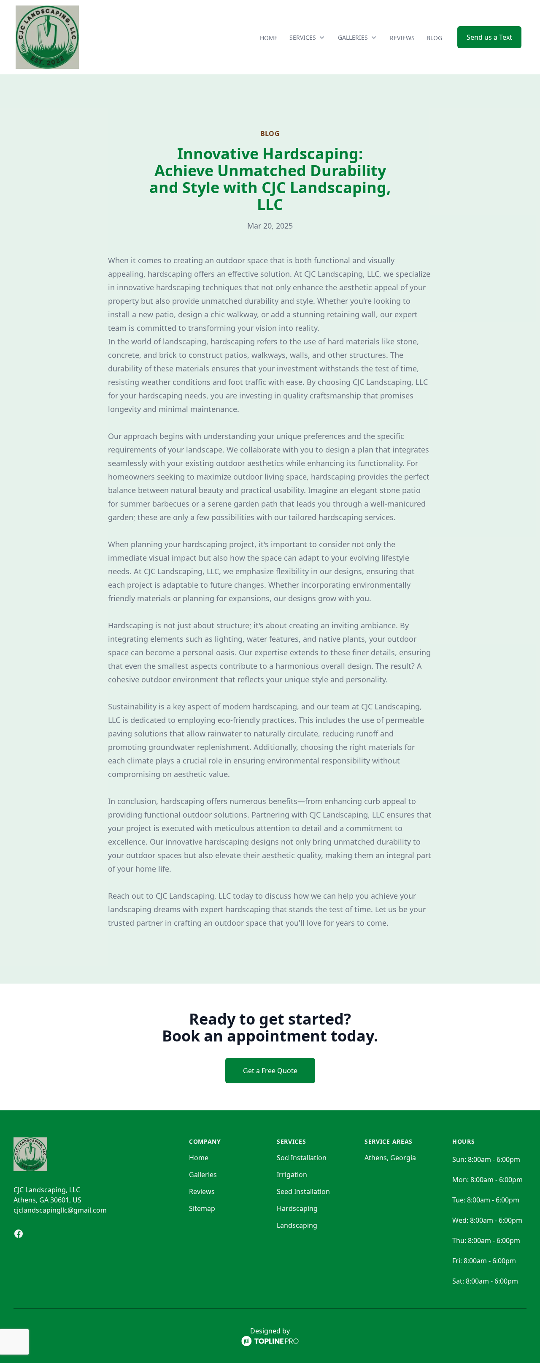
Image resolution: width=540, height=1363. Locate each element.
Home (269, 38)
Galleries (203, 1174)
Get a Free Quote (270, 1070)
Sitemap (202, 1208)
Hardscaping (297, 1208)
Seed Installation (303, 1191)
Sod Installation (302, 1157)
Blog (434, 38)
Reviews (402, 38)
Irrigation (292, 1174)
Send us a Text (489, 37)
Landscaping (297, 1225)
